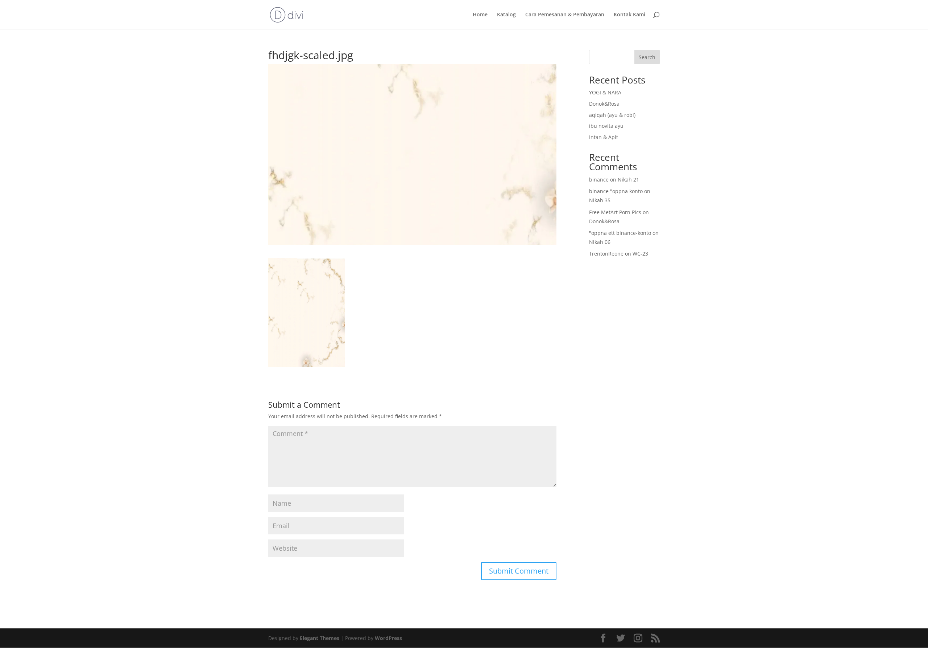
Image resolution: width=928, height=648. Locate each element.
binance (599, 179)
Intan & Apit (603, 137)
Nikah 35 (599, 200)
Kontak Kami (629, 15)
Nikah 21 (628, 179)
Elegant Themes (319, 638)
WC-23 (640, 253)
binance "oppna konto (616, 191)
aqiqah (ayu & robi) (612, 114)
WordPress (388, 638)
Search (647, 57)
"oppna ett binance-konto (620, 232)
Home (480, 15)
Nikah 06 (599, 242)
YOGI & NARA (605, 92)
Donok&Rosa (604, 103)
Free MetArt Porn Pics (615, 212)
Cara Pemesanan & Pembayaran (564, 15)
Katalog (506, 15)
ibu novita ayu (606, 125)
